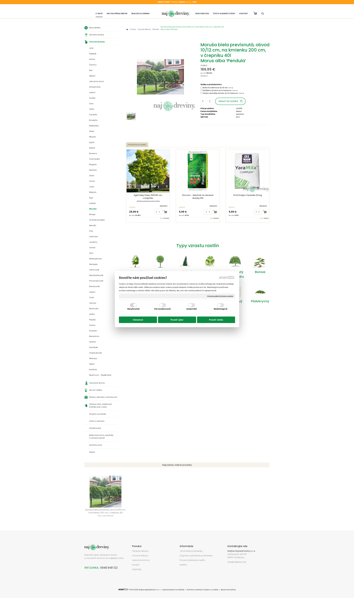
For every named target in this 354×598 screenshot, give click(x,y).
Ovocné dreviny (140, 555)
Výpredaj (136, 569)
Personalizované (162, 309)
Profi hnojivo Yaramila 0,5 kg (247, 195)
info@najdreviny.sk (236, 561)
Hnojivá (135, 564)
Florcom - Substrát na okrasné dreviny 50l (198, 196)
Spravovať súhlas (228, 589)
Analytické (191, 309)
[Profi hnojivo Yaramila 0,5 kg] (247, 170)
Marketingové (220, 309)
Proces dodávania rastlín (193, 560)
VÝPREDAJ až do (177, 2)
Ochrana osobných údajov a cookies (220, 296)
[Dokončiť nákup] (255, 13)
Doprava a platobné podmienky (196, 555)
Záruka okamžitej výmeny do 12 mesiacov (223, 93)
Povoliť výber (177, 320)
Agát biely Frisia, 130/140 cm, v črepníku (148, 198)
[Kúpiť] (165, 212)
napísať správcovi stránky (173, 589)
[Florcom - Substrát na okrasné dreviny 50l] (197, 170)
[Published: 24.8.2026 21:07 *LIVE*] (130, 589)
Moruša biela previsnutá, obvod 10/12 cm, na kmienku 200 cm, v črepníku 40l (105, 512)
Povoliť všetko (216, 320)
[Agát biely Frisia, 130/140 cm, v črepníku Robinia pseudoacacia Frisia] (148, 170)
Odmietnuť (138, 320)
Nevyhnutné (133, 309)
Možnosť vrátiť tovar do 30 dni (218, 87)
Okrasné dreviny (140, 551)
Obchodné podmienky (191, 551)
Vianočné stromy (140, 560)
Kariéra (183, 564)
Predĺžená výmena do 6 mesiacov (220, 90)
